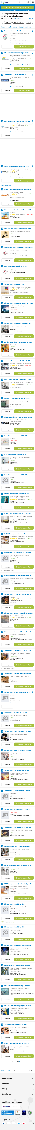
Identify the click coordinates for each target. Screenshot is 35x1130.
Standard (18, 19)
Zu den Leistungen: (24, 181)
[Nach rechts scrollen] (32, 23)
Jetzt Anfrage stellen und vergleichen (17, 7)
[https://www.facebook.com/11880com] (3, 1124)
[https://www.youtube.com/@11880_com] (24, 1124)
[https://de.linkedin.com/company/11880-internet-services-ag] (19, 1124)
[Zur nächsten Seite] (22, 1061)
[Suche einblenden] (19, 2)
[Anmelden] (24, 2)
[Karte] (30, 18)
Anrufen (7, 47)
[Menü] (33, 2)
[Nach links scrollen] (2, 23)
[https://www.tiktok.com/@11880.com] (14, 1124)
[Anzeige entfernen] (33, 1123)
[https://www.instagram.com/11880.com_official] (9, 1124)
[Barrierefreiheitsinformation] (28, 2)
